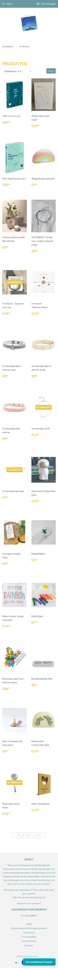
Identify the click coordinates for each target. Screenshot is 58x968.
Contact (29, 945)
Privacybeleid (29, 936)
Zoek (29, 923)
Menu (9, 3)
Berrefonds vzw (30, 956)
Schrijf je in (29, 915)
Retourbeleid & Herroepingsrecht (29, 928)
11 (38, 835)
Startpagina (7, 46)
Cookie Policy (29, 941)
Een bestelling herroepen (39, 962)
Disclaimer (29, 932)
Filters (51, 71)
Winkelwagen (48, 3)
